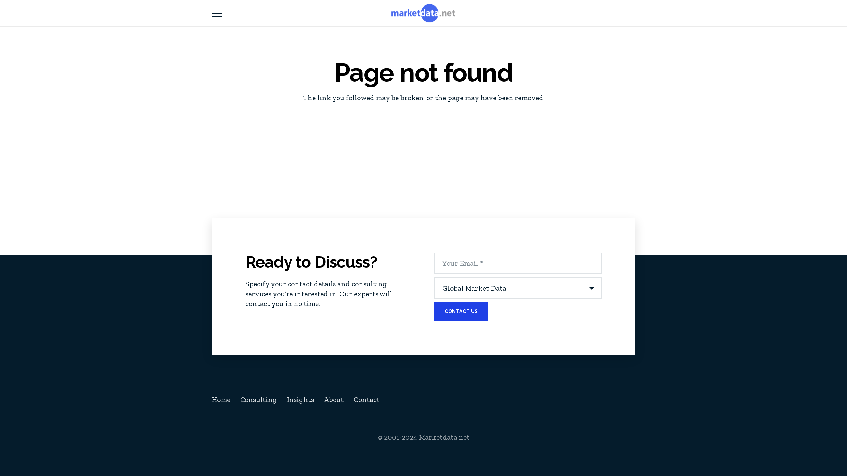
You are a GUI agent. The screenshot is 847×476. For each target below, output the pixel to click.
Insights (300, 399)
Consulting (258, 399)
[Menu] (216, 13)
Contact (366, 399)
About (334, 399)
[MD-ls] (423, 13)
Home (221, 399)
